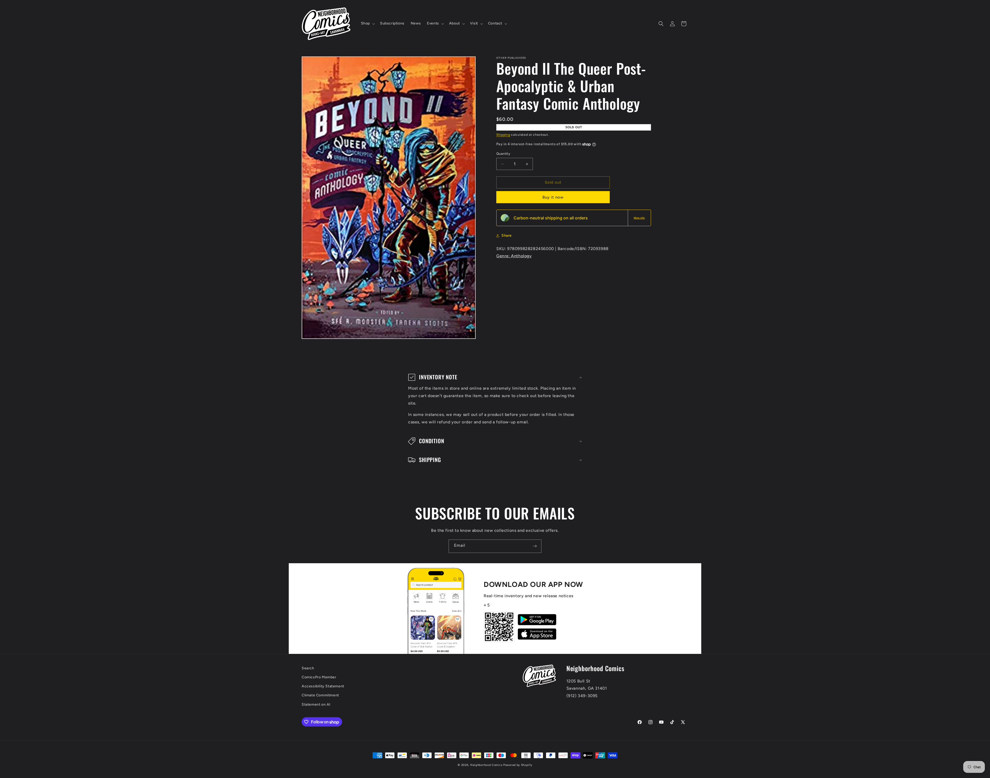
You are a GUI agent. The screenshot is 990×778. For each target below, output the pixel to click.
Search (308, 668)
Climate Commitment (320, 695)
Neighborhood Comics (486, 765)
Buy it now (553, 197)
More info (639, 217)
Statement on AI (316, 704)
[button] (367, 23)
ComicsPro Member (319, 677)
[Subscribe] (534, 546)
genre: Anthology (514, 256)
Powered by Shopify (517, 765)
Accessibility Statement (323, 686)
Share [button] (506, 235)
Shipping (503, 134)
